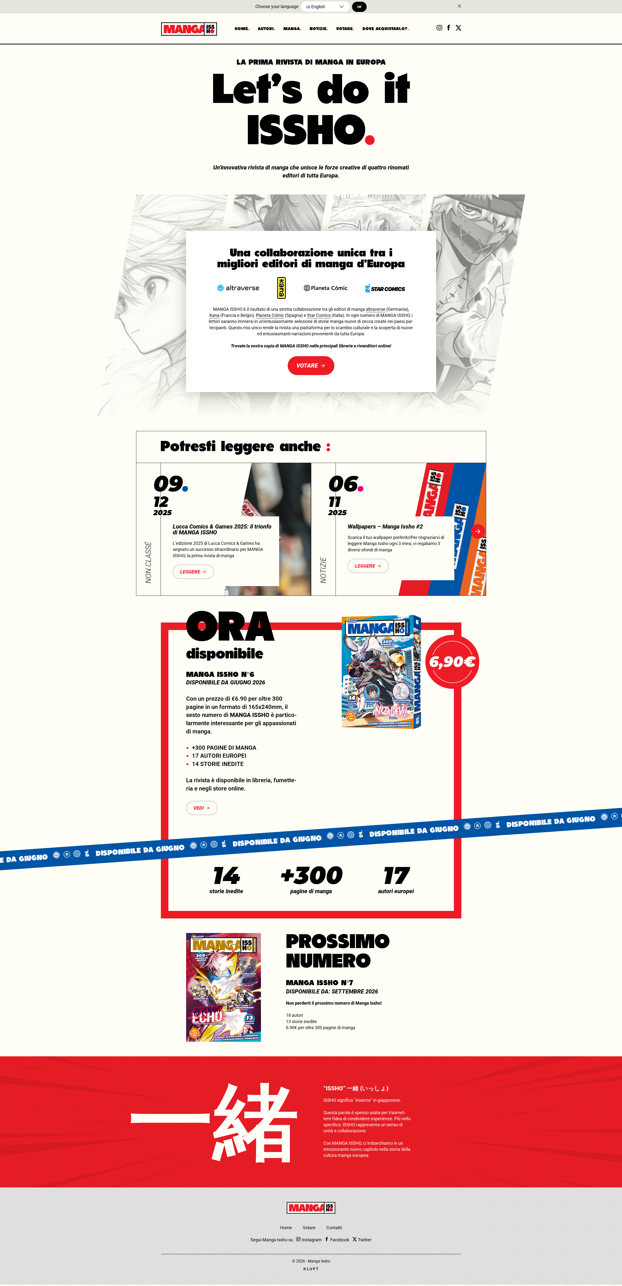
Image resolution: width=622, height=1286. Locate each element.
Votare (344, 29)
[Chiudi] (459, 6)
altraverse (375, 309)
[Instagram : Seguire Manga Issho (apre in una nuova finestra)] (439, 29)
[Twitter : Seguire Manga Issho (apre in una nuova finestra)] (458, 29)
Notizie (318, 29)
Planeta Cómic (270, 315)
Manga (291, 29)
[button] (478, 531)
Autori (266, 29)
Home (241, 29)
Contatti (334, 1227)
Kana (214, 315)
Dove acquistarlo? (385, 29)
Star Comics (319, 315)
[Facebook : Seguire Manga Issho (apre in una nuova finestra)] (449, 29)
